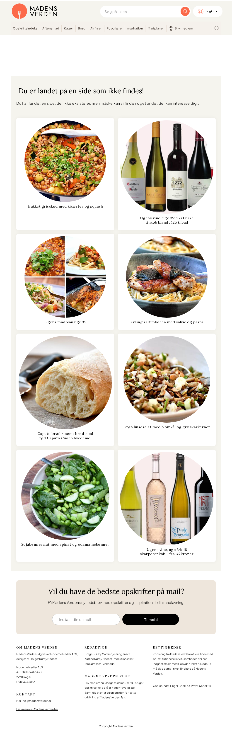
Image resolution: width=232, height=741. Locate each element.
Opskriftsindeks (25, 28)
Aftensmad (50, 28)
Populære (114, 28)
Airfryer (96, 28)
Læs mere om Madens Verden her (37, 709)
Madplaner (156, 28)
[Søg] (216, 28)
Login (210, 11)
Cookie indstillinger (165, 686)
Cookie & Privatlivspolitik (195, 686)
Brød (82, 28)
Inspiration (135, 28)
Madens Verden (34, 11)
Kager (68, 28)
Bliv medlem (184, 28)
